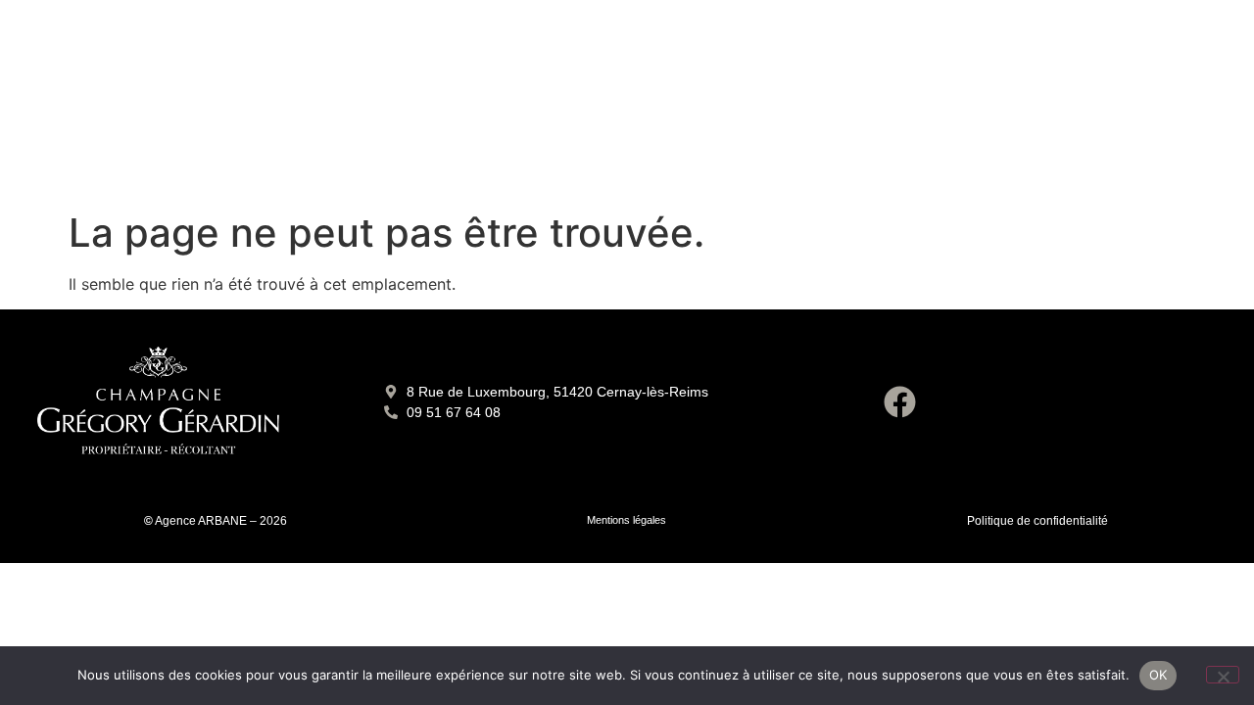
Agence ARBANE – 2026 (221, 521)
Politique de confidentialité (1037, 521)
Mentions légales (626, 520)
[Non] (1222, 674)
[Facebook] (899, 402)
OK (1158, 674)
